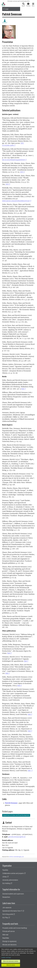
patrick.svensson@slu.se (17, 837)
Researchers (6, 897)
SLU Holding (6, 883)
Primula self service (8, 931)
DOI (21, 172)
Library (4, 877)
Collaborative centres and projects (13, 873)
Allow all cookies (10, 965)
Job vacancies (6, 907)
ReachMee (5, 938)
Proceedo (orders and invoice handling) (14, 928)
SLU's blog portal (7, 914)
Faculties (5, 870)
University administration (10, 880)
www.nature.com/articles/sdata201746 (16, 201)
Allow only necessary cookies (10, 961)
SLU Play (5, 917)
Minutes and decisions (9, 945)
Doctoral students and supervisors (13, 894)
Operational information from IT (12, 911)
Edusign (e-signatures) (9, 941)
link (22, 389)
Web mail (5, 935)
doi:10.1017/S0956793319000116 (13, 160)
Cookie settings (6, 957)
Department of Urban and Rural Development (16, 815)
